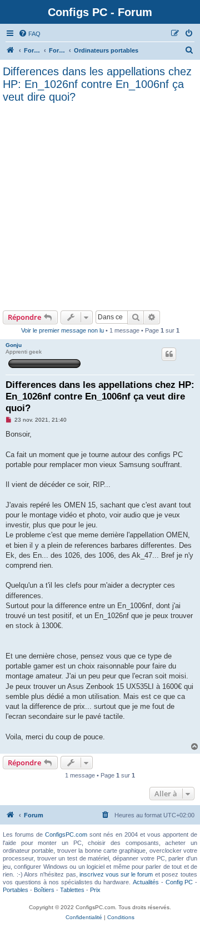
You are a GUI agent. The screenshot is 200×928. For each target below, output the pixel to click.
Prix (95, 889)
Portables (15, 889)
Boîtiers (44, 889)
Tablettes (72, 889)
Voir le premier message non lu (62, 330)
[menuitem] (29, 33)
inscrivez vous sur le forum (116, 874)
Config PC (179, 882)
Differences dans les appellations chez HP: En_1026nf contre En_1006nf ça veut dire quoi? (97, 84)
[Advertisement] (100, 205)
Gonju (14, 345)
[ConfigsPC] (11, 50)
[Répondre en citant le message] (169, 354)
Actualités (146, 882)
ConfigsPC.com (66, 834)
